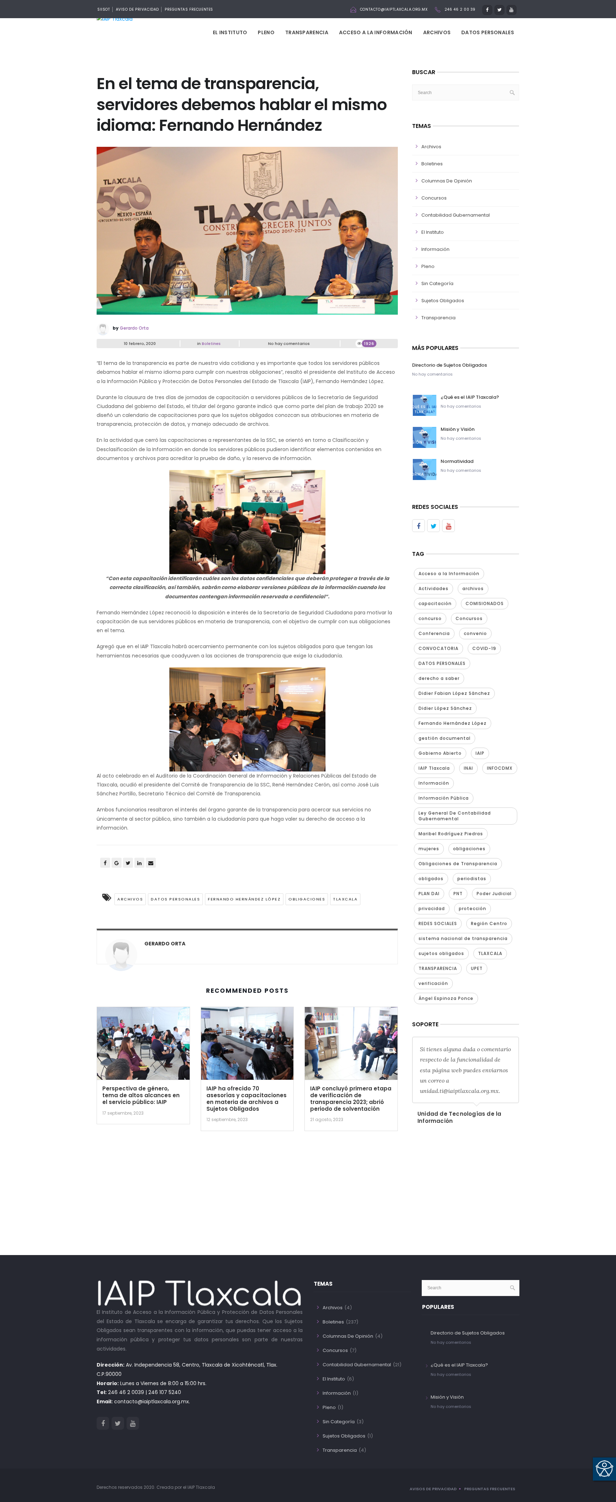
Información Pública (444, 798)
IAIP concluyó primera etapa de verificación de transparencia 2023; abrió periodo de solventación (350, 1098)
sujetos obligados (441, 953)
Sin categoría (437, 283)
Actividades (433, 588)
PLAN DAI (429, 894)
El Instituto (230, 32)
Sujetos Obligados (442, 300)
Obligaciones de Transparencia (458, 864)
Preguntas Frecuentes (189, 9)
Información (435, 249)
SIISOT (103, 9)
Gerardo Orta (134, 328)
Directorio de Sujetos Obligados (449, 365)
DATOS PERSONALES (175, 899)
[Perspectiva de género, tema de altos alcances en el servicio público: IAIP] (143, 1045)
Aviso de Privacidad (137, 9)
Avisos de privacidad (433, 1489)
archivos (130, 899)
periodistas (471, 879)
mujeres (429, 849)
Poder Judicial (494, 894)
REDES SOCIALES (438, 923)
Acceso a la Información (375, 32)
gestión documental (445, 738)
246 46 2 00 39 (460, 9)
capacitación (435, 603)
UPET (477, 968)
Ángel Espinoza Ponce (446, 998)
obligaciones (306, 899)
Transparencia (306, 32)
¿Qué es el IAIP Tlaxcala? (470, 397)
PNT (458, 894)
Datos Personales (487, 32)
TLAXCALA (345, 899)
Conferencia (434, 633)
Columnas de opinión (446, 180)
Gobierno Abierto (440, 753)
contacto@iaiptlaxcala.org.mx (394, 9)
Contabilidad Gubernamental (455, 215)
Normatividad (457, 461)
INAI (468, 768)
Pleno (266, 32)
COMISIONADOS (485, 603)
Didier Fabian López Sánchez (454, 693)
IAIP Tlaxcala (434, 768)
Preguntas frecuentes (489, 1489)
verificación (433, 983)
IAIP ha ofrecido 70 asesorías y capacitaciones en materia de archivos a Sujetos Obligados (246, 1098)
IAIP (480, 753)
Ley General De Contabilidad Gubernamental (455, 816)
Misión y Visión (457, 429)
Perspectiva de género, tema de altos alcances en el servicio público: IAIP (141, 1095)
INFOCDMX (500, 768)
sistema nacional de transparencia (463, 938)
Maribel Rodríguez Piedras (451, 834)
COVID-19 (484, 648)
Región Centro (489, 923)
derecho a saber (439, 678)
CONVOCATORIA (438, 648)
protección (472, 908)
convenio (475, 633)
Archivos (437, 32)
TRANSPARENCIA (438, 968)
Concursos (434, 198)
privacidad (432, 908)
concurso (430, 618)
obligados (431, 879)
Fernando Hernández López (244, 899)
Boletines (211, 343)
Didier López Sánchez (445, 708)
